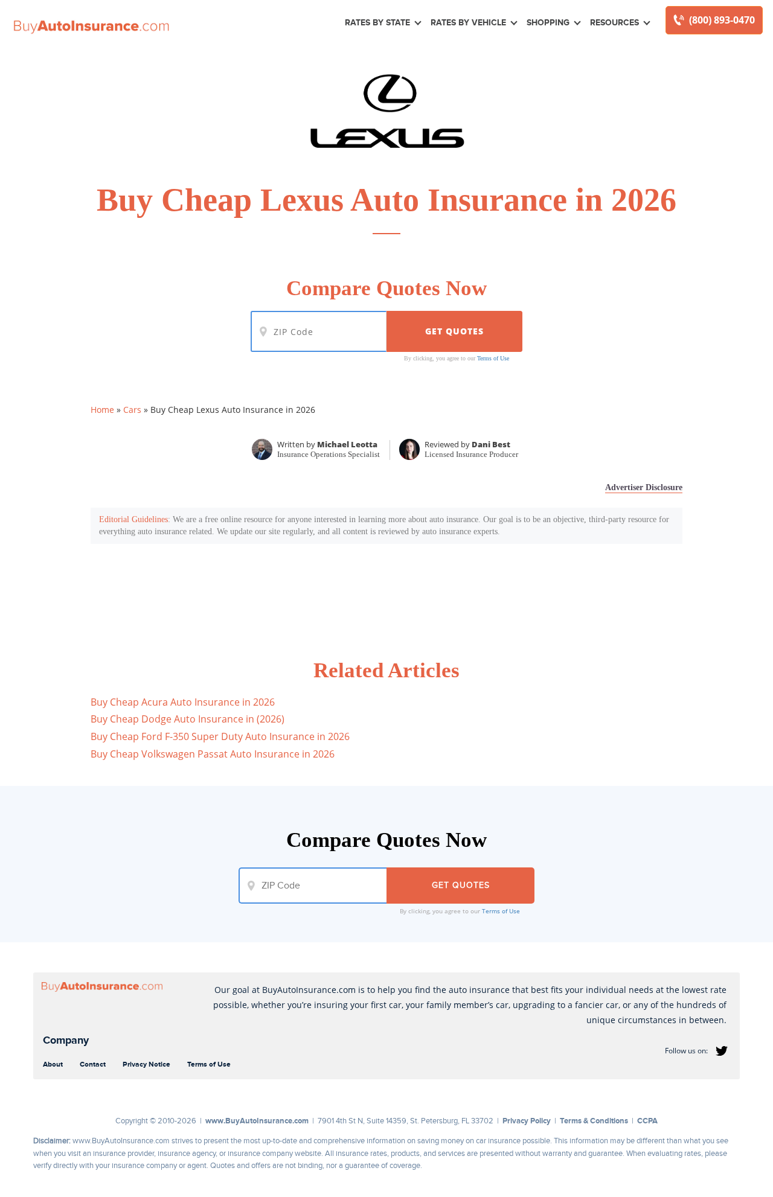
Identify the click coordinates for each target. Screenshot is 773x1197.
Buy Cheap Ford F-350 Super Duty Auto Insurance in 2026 (220, 736)
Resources (614, 22)
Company (66, 1040)
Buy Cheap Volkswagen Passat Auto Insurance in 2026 (213, 754)
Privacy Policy (526, 1120)
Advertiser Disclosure (643, 487)
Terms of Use (493, 358)
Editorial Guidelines (133, 519)
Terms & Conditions (594, 1120)
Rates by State (377, 22)
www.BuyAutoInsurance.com (257, 1120)
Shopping (548, 22)
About (53, 1064)
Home (102, 409)
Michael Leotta (347, 444)
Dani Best (491, 444)
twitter (721, 1051)
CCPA (647, 1120)
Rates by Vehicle (468, 22)
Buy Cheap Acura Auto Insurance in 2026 (183, 702)
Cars (132, 409)
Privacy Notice (146, 1064)
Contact (93, 1064)
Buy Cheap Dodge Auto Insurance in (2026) (187, 719)
